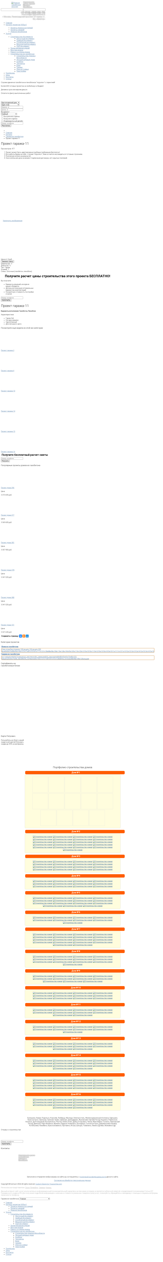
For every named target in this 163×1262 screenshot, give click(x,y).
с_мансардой (52, 657)
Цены (8, 1250)
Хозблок (18, 1237)
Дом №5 (75, 892)
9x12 (79, 651)
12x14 (137, 651)
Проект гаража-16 (8, 452)
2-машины (21, 657)
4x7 (15, 657)
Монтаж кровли (17, 1227)
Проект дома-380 (7, 597)
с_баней (19, 659)
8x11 (57, 651)
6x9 (14, 651)
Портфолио (10, 1249)
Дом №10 (76, 987)
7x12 (41, 651)
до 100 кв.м (22, 649)
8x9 (50, 651)
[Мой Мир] (27, 636)
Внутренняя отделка (12, 116)
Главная (9, 1203)
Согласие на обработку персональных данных (72, 1180)
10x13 (100, 651)
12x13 (133, 651)
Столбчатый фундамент (24, 1220)
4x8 (59, 657)
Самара (42, 1188)
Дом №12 (76, 1021)
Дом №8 (75, 951)
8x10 (54, 651)
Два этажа (14, 649)
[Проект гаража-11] (13, 231)
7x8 (27, 651)
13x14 (147, 651)
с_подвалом (30, 659)
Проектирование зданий (20, 1226)
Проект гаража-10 (8, 391)
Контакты (9, 1252)
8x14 (65, 651)
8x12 (61, 651)
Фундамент (5, 112)
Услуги (8, 1212)
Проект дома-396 (7, 488)
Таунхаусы (19, 1239)
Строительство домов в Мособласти (30, 1233)
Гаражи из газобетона (10, 654)
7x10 (31, 651)
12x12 (128, 651)
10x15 (110, 651)
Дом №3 (75, 856)
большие (85, 659)
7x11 (37, 651)
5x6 (64, 657)
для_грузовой (66, 659)
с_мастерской (30, 657)
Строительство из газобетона (22, 1231)
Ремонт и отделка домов (20, 1229)
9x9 (68, 651)
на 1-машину (7, 657)
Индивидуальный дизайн (13, 121)
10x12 (96, 651)
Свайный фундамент (23, 1218)
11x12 (119, 651)
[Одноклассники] (23, 636)
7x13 (44, 651)
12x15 (142, 651)
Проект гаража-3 (7, 350)
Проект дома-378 (7, 570)
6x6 (6, 651)
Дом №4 (75, 875)
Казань (48, 1188)
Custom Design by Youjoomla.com (48, 1184)
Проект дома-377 (7, 515)
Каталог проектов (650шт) (16, 1204)
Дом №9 (75, 970)
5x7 (67, 657)
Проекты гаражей (17, 1208)
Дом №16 (76, 1094)
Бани (17, 1241)
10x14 (105, 651)
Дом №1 (75, 772)
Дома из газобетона (9, 647)
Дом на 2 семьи (21, 1245)
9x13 (82, 651)
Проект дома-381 (7, 543)
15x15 (151, 651)
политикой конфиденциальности (93, 1177)
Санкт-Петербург (31, 1188)
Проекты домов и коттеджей (22, 1206)
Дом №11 (76, 1004)
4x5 (46, 657)
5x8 (70, 657)
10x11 (91, 651)
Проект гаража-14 (8, 411)
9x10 (71, 651)
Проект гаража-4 (7, 371)
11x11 (114, 651)
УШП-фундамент (21, 1224)
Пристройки (20, 1247)
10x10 (86, 651)
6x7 (9, 651)
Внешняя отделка (10, 119)
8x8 (47, 651)
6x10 (18, 651)
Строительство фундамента (22, 1214)
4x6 (13, 657)
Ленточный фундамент (24, 1216)
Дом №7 (75, 929)
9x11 (75, 651)
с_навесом (40, 657)
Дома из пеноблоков (19, 1210)
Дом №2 (75, 831)
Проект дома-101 (7, 625)
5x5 (62, 657)
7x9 (34, 651)
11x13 (123, 651)
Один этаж (6, 649)
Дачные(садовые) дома (24, 1235)
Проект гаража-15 (8, 431)
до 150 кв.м (31, 649)
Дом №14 (76, 1055)
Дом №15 (76, 1074)
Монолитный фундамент (25, 1222)
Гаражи (18, 1243)
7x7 (24, 651)
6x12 (21, 651)
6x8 (12, 651)
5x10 (73, 657)
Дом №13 (76, 1038)
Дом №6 (75, 912)
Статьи (8, 1254)
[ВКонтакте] (20, 636)
